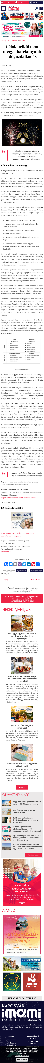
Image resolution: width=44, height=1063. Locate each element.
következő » (36, 580)
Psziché (22, 40)
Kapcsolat (11, 1036)
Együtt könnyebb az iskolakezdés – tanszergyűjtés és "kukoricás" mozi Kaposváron (28, 837)
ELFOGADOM (22, 1059)
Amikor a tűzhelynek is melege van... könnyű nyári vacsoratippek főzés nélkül (22, 678)
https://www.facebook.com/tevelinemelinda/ (18, 497)
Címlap (3, 40)
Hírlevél (6, 2)
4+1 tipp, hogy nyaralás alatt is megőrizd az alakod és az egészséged (22, 636)
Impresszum (11, 1040)
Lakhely (34, 2)
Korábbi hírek (33, 855)
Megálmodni (12, 40)
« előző (5, 580)
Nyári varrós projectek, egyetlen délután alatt (22, 764)
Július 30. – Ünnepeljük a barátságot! (22, 726)
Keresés (36, 8)
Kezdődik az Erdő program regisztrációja (24, 811)
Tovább (22, 787)
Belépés (20, 2)
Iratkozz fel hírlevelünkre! (22, 601)
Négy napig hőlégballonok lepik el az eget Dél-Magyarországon (27, 802)
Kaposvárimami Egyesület (32, 1042)
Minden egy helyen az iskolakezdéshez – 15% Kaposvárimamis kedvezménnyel (27, 828)
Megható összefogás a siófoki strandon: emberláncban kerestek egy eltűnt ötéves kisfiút (27, 846)
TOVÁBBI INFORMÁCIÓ (22, 1056)
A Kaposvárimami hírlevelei (32, 1037)
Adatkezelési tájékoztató (11, 1044)
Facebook (41, 8)
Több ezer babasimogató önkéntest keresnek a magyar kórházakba (25, 820)
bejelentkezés (36, 571)
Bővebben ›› (6, 551)
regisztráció (21, 571)
